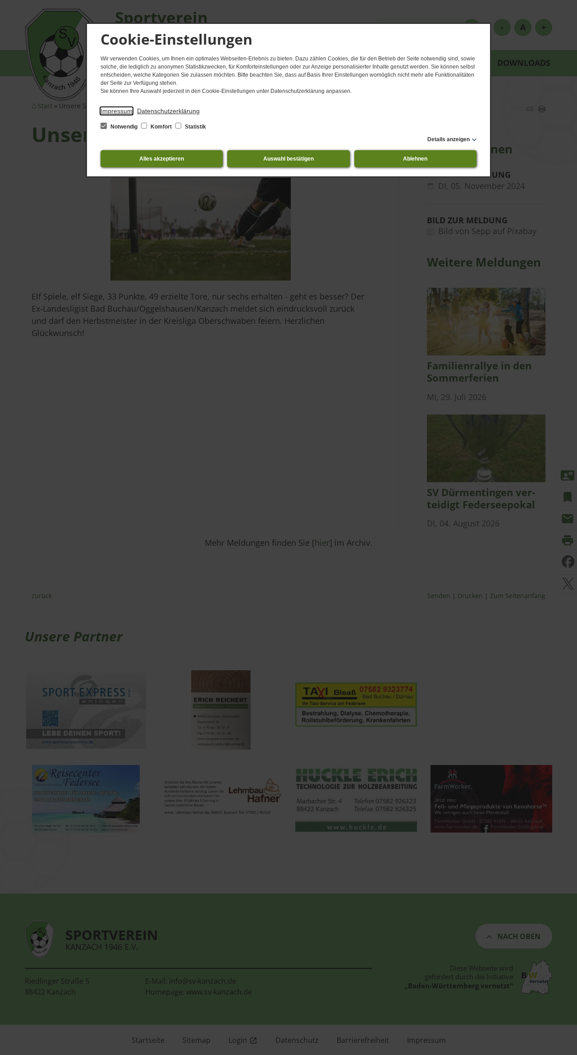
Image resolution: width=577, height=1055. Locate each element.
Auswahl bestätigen (288, 159)
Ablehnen (415, 159)
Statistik (194, 127)
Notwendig (124, 127)
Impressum (117, 111)
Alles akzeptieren (161, 159)
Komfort (161, 127)
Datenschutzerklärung (168, 111)
